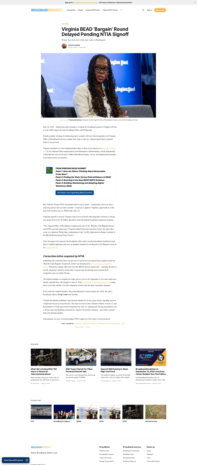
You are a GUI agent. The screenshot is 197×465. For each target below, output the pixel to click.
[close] (194, 2)
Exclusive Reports (129, 461)
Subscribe (160, 10)
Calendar (150, 454)
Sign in (149, 10)
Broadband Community (131, 451)
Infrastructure (104, 451)
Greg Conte (79, 327)
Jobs (148, 458)
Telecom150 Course (110, 10)
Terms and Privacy (153, 461)
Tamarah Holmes (89, 323)
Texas (87, 327)
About (80, 10)
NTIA (123, 323)
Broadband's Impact (107, 454)
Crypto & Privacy (105, 458)
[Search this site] (143, 10)
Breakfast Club (128, 454)
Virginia (65, 24)
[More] (121, 10)
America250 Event (93, 10)
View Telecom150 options (13, 460)
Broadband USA (128, 458)
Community (71, 10)
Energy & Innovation (107, 461)
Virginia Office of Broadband (108, 323)
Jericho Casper (74, 45)
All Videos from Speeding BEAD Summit (74, 193)
